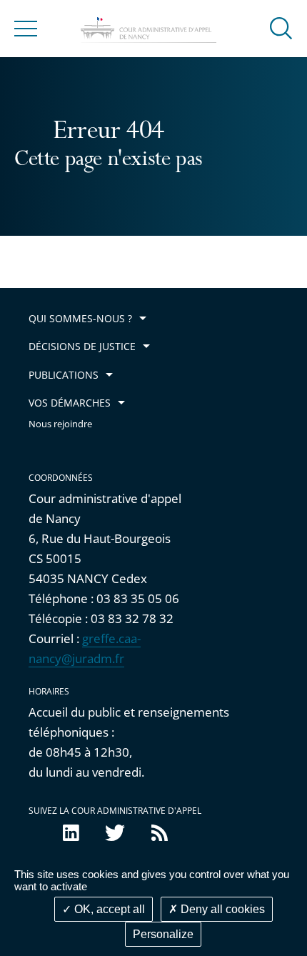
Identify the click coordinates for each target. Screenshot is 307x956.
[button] (281, 27)
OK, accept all (108, 909)
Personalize (163, 934)
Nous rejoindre (60, 424)
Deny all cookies (221, 909)
